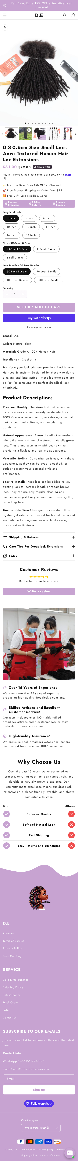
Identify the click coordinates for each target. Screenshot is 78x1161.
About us (8, 933)
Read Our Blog (12, 956)
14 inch (50, 227)
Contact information (51, 1155)
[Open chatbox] (69, 1153)
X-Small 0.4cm (46, 249)
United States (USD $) (37, 1128)
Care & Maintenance (16, 980)
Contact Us (10, 1017)
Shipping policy (29, 1155)
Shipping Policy (13, 987)
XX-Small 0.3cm (17, 249)
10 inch (11, 227)
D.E (15, 1149)
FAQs (6, 1010)
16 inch (11, 235)
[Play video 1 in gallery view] (25, 133)
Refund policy (29, 1149)
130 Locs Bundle (48, 280)
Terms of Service (13, 941)
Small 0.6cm (15, 257)
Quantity (8, 288)
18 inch (31, 235)
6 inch (29, 218)
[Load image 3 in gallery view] (53, 133)
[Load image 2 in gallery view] (39, 133)
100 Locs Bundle (17, 280)
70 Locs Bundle (46, 271)
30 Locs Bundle (17, 271)
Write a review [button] (39, 591)
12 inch (31, 227)
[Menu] (5, 15)
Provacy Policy (12, 948)
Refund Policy (11, 995)
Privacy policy (46, 1149)
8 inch (47, 218)
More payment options (39, 327)
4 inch (11, 218)
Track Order (10, 1002)
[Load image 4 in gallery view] (67, 133)
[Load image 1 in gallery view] (11, 133)
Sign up (39, 1089)
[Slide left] (2, 134)
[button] (65, 15)
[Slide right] (75, 134)
